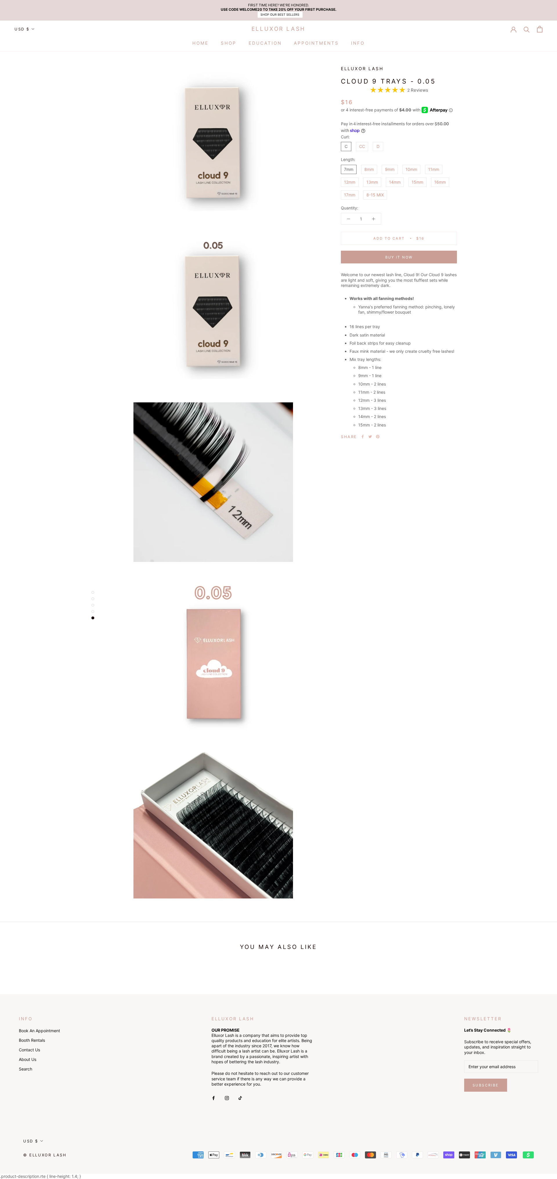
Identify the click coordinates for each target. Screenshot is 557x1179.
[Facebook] (362, 436)
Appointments (316, 43)
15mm (417, 181)
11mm (433, 169)
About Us (27, 1059)
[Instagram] (227, 1097)
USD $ (22, 29)
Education (265, 43)
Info (358, 43)
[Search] (527, 29)
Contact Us (29, 1049)
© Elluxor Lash (44, 1155)
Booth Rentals (32, 1040)
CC (362, 146)
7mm (348, 169)
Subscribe (486, 1085)
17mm (349, 194)
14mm (395, 181)
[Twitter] (370, 436)
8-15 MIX (375, 194)
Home (200, 43)
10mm (411, 169)
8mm (369, 169)
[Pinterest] (377, 436)
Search (25, 1068)
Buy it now (399, 257)
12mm (349, 181)
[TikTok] (240, 1097)
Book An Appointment (39, 1030)
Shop (228, 43)
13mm (372, 181)
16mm (440, 181)
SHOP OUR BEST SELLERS (280, 15)
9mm (390, 169)
